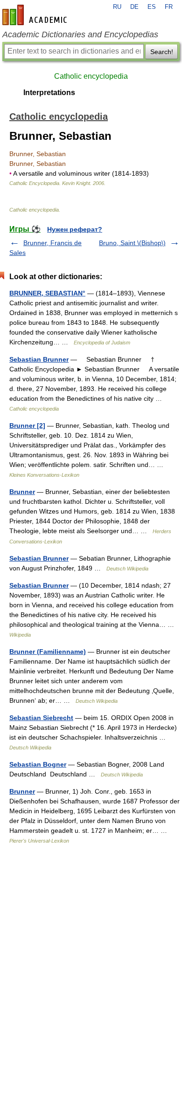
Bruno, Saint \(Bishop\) (132, 243)
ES (151, 7)
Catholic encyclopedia (91, 76)
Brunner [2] (27, 425)
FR (169, 7)
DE (134, 7)
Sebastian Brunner (39, 359)
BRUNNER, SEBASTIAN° (47, 293)
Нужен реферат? (74, 229)
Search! (161, 51)
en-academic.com (36, 15)
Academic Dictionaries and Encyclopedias (80, 34)
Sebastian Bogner (37, 764)
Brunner (22, 491)
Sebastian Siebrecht (41, 717)
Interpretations (49, 92)
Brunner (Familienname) (47, 651)
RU (117, 7)
